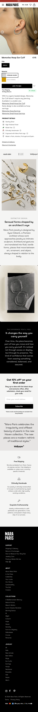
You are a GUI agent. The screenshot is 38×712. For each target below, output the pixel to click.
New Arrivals (9, 653)
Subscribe (19, 406)
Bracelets (8, 672)
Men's (7, 680)
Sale (6, 650)
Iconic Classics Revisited (13, 608)
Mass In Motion (10, 605)
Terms (7, 699)
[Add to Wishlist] (34, 86)
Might (7, 616)
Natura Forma (10, 602)
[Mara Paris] (12, 4)
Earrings (8, 664)
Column (8, 619)
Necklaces (8, 669)
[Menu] (3, 5)
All (6, 647)
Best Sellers (9, 656)
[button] (15, 52)
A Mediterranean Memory (13, 600)
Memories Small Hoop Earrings (13, 113)
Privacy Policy (15, 699)
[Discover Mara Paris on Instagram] (6, 691)
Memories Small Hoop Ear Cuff (13, 103)
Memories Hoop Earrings (11, 111)
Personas (8, 638)
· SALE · (19, 1)
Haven (7, 624)
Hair (6, 675)
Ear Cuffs (8, 661)
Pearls (7, 677)
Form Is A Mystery (11, 629)
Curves (7, 635)
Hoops (7, 666)
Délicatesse (9, 632)
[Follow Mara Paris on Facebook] (10, 691)
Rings (7, 658)
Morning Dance (10, 610)
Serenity (8, 627)
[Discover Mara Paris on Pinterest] (15, 691)
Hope (7, 621)
